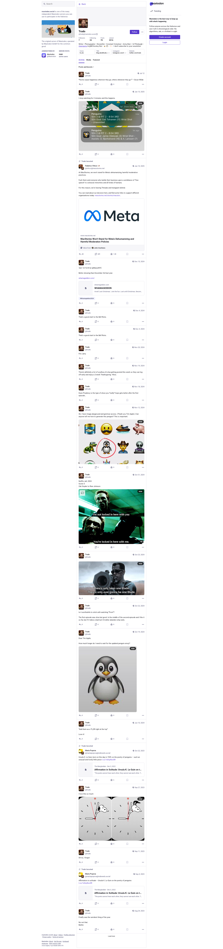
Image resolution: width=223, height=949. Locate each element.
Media (88, 60)
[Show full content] (108, 53)
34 (91, 40)
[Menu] (142, 32)
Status (60, 935)
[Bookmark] (127, 84)
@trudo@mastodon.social (87, 34)
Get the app (58, 941)
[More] (143, 84)
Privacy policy (46, 937)
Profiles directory (69, 935)
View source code (55, 943)
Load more (111, 936)
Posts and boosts (85, 67)
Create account (165, 37)
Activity (81, 60)
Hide (140, 103)
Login (165, 42)
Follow (134, 32)
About (55, 935)
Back (84, 4)
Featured (96, 60)
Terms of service (57, 937)
